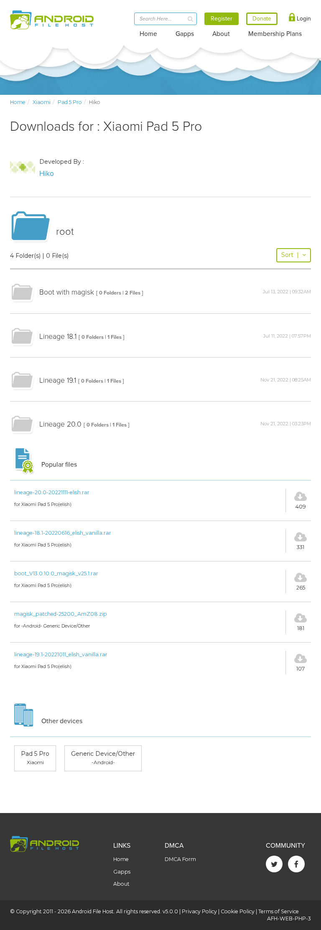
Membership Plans (275, 34)
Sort (290, 255)
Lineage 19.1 (57, 380)
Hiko (46, 173)
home (17, 102)
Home (148, 34)
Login (303, 18)
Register (221, 18)
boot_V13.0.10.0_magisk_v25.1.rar (56, 573)
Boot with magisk (66, 292)
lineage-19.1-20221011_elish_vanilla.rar (60, 654)
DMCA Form (180, 859)
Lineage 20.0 (60, 424)
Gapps (185, 34)
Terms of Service (278, 911)
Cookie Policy (238, 911)
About (221, 34)
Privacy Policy (199, 911)
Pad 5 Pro (70, 102)
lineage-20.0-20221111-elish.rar (51, 492)
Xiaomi (42, 102)
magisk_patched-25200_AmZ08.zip (60, 614)
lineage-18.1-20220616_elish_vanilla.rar (62, 533)
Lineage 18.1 (57, 336)
